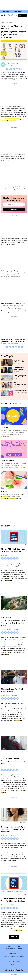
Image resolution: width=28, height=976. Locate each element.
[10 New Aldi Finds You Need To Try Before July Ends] (14, 537)
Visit (7, 436)
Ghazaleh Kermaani (13, 63)
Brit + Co (5, 835)
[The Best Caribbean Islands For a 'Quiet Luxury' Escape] (7, 378)
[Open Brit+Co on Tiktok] (19, 970)
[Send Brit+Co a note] (22, 970)
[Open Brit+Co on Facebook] (6, 970)
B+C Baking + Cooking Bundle (9, 498)
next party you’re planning (8, 120)
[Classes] (14, 480)
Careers (9, 951)
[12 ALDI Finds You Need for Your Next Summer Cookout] (14, 883)
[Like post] (22, 347)
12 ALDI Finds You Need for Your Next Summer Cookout (13, 899)
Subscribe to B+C (8, 460)
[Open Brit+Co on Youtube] (14, 970)
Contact (19, 951)
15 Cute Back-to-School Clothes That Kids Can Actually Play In (20, 383)
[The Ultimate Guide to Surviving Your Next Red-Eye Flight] (14, 743)
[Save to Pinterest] (10, 69)
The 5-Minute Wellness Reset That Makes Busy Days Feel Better (13, 623)
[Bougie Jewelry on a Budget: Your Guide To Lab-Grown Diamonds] (14, 815)
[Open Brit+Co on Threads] (17, 970)
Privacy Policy (16, 959)
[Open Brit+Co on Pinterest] (9, 970)
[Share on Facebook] (7, 69)
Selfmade (4, 427)
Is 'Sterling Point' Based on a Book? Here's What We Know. (19, 361)
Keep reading (8, 580)
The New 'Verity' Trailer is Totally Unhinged (19, 368)
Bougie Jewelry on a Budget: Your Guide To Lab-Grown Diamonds (13, 829)
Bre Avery (5, 555)
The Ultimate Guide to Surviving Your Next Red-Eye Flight (13, 760)
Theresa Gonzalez (7, 629)
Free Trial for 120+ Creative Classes (12, 11)
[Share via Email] (17, 69)
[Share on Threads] (20, 69)
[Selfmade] (14, 416)
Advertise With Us (10, 948)
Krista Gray (5, 767)
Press (19, 946)
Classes (4, 491)
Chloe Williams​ (6, 695)
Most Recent (9, 22)
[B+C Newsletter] (14, 449)
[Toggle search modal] (16, 15)
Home (2, 22)
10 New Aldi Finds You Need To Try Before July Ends (13, 550)
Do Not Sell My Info (14, 953)
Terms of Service (7, 959)
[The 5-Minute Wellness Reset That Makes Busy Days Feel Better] (14, 603)
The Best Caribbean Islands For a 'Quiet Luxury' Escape (20, 376)
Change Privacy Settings (14, 961)
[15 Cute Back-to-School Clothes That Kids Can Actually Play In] (7, 385)
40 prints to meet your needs (12, 118)
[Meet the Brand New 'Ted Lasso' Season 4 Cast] (14, 677)
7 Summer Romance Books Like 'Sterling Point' (20, 391)
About (9, 946)
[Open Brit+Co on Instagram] (11, 970)
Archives (23, 959)
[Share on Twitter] (14, 69)
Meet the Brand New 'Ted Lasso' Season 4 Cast (12, 690)
